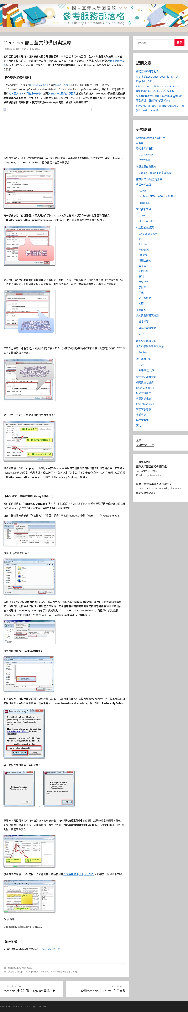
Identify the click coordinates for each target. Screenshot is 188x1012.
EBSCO (143, 255)
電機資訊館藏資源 (146, 377)
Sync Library (62, 84)
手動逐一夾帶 (33, 93)
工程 (141, 365)
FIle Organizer (31, 971)
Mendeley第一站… (51, 949)
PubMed (143, 352)
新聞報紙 (144, 271)
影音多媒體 (145, 298)
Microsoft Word (147, 221)
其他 (138, 425)
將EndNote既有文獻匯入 (62, 93)
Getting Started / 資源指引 (151, 137)
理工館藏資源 (143, 359)
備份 (69, 971)
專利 (141, 276)
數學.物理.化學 (147, 370)
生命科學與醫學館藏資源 (150, 346)
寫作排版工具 (143, 209)
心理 (141, 334)
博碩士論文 (145, 260)
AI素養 (139, 143)
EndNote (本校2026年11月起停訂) (157, 196)
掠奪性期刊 (145, 160)
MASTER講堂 (143, 393)
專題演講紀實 (143, 398)
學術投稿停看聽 (145, 148)
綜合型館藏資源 (145, 227)
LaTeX (142, 215)
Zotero (142, 190)
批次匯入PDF (16, 93)
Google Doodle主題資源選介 (155, 172)
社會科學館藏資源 (146, 328)
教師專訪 (141, 414)
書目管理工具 (14, 967)
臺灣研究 (141, 310)
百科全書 (144, 282)
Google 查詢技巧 (145, 387)
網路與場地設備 (145, 382)
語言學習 (144, 321)
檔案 (141, 303)
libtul (37, 49)
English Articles (145, 403)
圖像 (141, 292)
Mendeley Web (39, 84)
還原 (74, 971)
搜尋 (179, 42)
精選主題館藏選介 (146, 166)
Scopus (143, 244)
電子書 (142, 265)
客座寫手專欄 (143, 409)
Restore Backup (58, 971)
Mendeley (27, 967)
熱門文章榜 (142, 420)
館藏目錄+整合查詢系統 (149, 179)
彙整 (138, 440)
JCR (141, 239)
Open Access (146, 154)
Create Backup (15, 971)
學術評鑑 (144, 249)
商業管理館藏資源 (146, 340)
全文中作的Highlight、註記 (78, 874)
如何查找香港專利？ (147, 71)
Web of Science (148, 233)
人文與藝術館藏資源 (147, 315)
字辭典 (142, 287)
